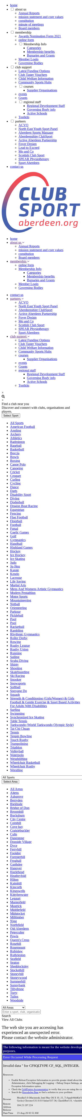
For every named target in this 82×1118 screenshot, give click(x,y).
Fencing (15, 513)
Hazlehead (17, 872)
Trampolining (19, 743)
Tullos (14, 996)
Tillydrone (17, 989)
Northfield (17, 925)
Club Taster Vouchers (33, 75)
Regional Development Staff (46, 106)
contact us (16, 166)
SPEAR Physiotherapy (34, 159)
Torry (13, 993)
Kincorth (16, 887)
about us (20, 9)
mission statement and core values (41, 17)
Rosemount (17, 947)
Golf (13, 536)
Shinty (14, 664)
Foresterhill (17, 857)
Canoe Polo (18, 464)
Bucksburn (17, 815)
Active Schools (37, 113)
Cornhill (15, 823)
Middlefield (17, 910)
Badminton (17, 442)
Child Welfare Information (36, 78)
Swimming (17, 713)
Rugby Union (19, 649)
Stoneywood (18, 977)
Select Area (10, 781)
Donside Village (21, 842)
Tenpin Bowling (21, 736)
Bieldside (16, 804)
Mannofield (17, 902)
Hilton (14, 879)
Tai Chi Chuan (20, 728)
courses (28, 86)
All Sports (17, 423)
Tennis (14, 732)
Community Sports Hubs (35, 82)
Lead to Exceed (29, 147)
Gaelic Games (19, 532)
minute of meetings (31, 24)
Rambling (16, 630)
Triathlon (16, 747)
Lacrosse (16, 577)
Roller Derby (19, 638)
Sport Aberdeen (29, 163)
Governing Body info (41, 109)
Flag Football (19, 517)
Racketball (17, 626)
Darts (13, 491)
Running (16, 653)
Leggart (15, 898)
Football (15, 525)
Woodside (16, 1000)
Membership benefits (41, 51)
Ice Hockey (17, 555)
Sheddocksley (19, 966)
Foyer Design (28, 144)
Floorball (16, 521)
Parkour (15, 611)
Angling (15, 430)
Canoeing (16, 468)
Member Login (28, 59)
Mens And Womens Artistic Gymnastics (36, 589)
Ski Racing (17, 676)
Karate (14, 570)
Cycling (15, 483)
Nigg (13, 921)
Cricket (15, 472)
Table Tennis (18, 721)
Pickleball (16, 615)
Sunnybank (17, 985)
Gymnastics (18, 540)
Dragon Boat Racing (24, 506)
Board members (29, 28)
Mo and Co (26, 151)
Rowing (15, 642)
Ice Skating (17, 559)
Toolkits (24, 117)
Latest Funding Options (34, 71)
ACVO (23, 125)
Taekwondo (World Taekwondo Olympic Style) (42, 725)
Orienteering (18, 608)
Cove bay (16, 826)
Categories (34, 48)
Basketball (17, 449)
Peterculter (17, 932)
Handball (16, 543)
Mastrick (16, 906)
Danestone (17, 838)
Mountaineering (20, 600)
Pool (13, 619)
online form (26, 40)
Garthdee (16, 864)
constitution (26, 20)
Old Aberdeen (19, 928)
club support (23, 67)
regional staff (32, 102)
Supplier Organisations (42, 90)
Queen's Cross (19, 940)
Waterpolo (17, 755)
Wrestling (16, 770)
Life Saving (18, 581)
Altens (14, 793)
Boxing (15, 460)
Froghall (15, 860)
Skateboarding (19, 672)
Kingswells (17, 891)
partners (20, 121)
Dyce (13, 845)
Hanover (16, 868)
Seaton (14, 962)
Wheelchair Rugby (22, 766)
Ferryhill (15, 849)
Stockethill (17, 970)
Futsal (14, 528)
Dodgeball (17, 502)
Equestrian (17, 510)
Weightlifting (18, 759)
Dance (14, 487)
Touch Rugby (19, 740)
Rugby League (20, 645)
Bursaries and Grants (41, 55)
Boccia (14, 453)
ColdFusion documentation (35, 1089)
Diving (14, 498)
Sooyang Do (18, 691)
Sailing (14, 657)
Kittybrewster (19, 894)
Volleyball (17, 751)
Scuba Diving (19, 660)
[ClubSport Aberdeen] (41, 231)
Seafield (15, 959)
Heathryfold (18, 876)
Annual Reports (29, 13)
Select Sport (11, 415)
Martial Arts (18, 585)
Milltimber (17, 917)
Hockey (15, 551)
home (13, 5)
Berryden (16, 800)
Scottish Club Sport (31, 155)
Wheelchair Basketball (25, 762)
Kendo (14, 574)
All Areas (16, 789)
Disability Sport (20, 494)
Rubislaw (16, 951)
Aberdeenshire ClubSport (35, 136)
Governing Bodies (31, 63)
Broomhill (17, 811)
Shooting (16, 668)
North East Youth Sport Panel (38, 129)
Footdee (15, 853)
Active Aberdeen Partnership (38, 140)
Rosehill (15, 943)
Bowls (14, 457)
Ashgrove (16, 796)
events (23, 94)
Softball (15, 687)
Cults (13, 834)
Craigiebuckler (20, 830)
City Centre (17, 819)
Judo (13, 562)
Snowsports (18, 683)
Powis (14, 936)
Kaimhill (16, 883)
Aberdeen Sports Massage (36, 132)
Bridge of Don (19, 808)
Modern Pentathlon (23, 593)
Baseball (15, 445)
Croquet (15, 476)
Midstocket (17, 913)
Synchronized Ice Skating (27, 717)
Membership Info (35, 44)
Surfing (15, 710)
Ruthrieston (17, 955)
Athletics (16, 438)
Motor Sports (19, 596)
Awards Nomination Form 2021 (40, 36)
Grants (23, 98)
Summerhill (17, 981)
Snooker (15, 679)
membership (23, 32)
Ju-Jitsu (15, 566)
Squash (15, 694)
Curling (15, 479)
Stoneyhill (17, 974)
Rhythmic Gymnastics (25, 634)
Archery (15, 434)
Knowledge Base (30, 1092)
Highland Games (21, 547)
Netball (15, 604)
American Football (22, 427)
